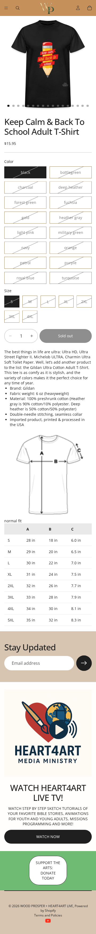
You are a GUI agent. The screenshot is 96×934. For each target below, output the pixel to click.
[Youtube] (48, 921)
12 (63, 105)
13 (67, 105)
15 (77, 105)
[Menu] (6, 8)
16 (82, 105)
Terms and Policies (48, 915)
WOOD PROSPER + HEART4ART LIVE (46, 906)
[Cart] (89, 8)
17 (87, 105)
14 (72, 105)
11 (57, 105)
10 (53, 105)
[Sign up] (84, 663)
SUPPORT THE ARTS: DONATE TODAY (48, 870)
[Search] (17, 8)
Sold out (65, 335)
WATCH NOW (48, 836)
